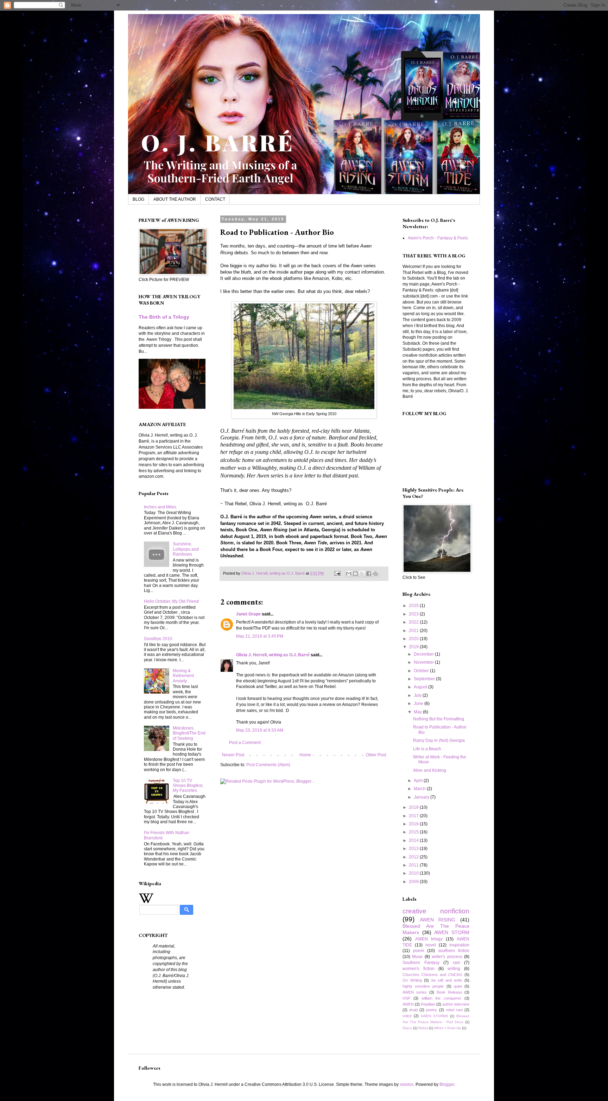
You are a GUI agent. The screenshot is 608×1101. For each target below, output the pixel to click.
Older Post (376, 754)
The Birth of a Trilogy (164, 317)
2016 (414, 823)
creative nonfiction (436, 911)
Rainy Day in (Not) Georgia (439, 740)
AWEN (408, 1004)
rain (456, 962)
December (424, 654)
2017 (414, 815)
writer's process (447, 956)
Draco (407, 1028)
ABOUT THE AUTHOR (174, 199)
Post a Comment (245, 742)
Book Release (449, 992)
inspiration (459, 945)
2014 (414, 840)
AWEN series (415, 992)
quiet (458, 986)
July (418, 695)
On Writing (412, 980)
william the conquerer (442, 998)
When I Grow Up (447, 1028)
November (424, 662)
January (422, 797)
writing (454, 968)
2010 (414, 873)
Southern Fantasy (421, 962)
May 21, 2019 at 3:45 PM (259, 636)
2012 (414, 857)
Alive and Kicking (429, 770)
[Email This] (348, 573)
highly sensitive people (423, 986)
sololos (406, 1084)
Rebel (423, 1028)
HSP (406, 998)
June (419, 703)
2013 (414, 848)
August (421, 686)
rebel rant (454, 1010)
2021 (414, 630)
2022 (414, 622)
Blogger (446, 1084)
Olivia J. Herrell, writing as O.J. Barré (273, 654)
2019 (414, 646)
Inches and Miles (160, 507)
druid (413, 1010)
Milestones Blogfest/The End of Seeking (189, 733)
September (425, 678)
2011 (414, 865)
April (419, 780)
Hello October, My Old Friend (171, 601)
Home (305, 754)
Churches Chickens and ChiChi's (432, 974)
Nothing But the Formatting (438, 719)
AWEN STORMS (434, 1016)
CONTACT (215, 199)
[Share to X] (362, 573)
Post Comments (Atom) (268, 764)
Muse (417, 956)
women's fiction (419, 968)
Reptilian (428, 1004)
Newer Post (233, 754)
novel (430, 945)
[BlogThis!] (355, 573)
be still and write (446, 980)
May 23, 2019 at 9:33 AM (259, 730)
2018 (414, 807)
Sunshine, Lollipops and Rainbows (186, 549)
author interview (455, 1004)
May (418, 711)
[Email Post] (337, 573)
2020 (414, 638)
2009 (414, 881)
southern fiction (453, 950)
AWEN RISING (438, 919)
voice (407, 1016)
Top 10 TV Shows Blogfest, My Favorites (188, 785)
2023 (414, 614)
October (422, 670)
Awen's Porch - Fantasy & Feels (438, 238)
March (420, 788)
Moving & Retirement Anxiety (183, 675)
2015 (414, 832)
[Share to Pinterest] (375, 573)
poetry (431, 1010)
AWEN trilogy (429, 939)
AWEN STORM (451, 932)
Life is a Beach (427, 748)
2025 (414, 605)
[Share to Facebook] (368, 573)
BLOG (138, 199)
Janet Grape (248, 614)
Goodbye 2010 (158, 638)
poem (418, 950)
